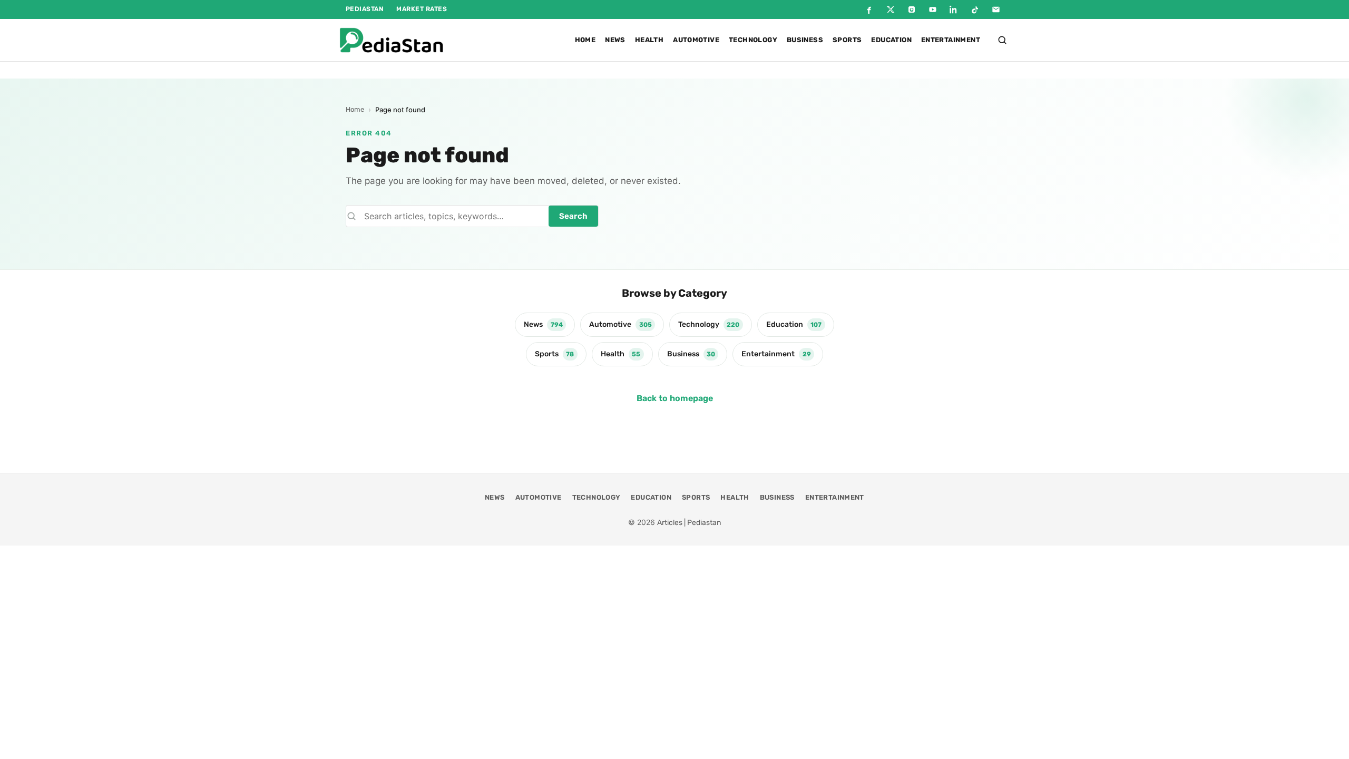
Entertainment (950, 40)
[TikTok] (974, 9)
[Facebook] (869, 9)
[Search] (1002, 40)
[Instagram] (911, 9)
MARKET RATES (421, 9)
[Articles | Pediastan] (391, 40)
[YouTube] (932, 9)
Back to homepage (675, 398)
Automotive (696, 40)
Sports (847, 40)
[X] (890, 9)
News (615, 40)
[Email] (996, 9)
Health (649, 40)
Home (585, 40)
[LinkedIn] (953, 9)
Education (891, 40)
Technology (753, 40)
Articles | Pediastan (689, 522)
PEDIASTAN (365, 9)
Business (805, 40)
